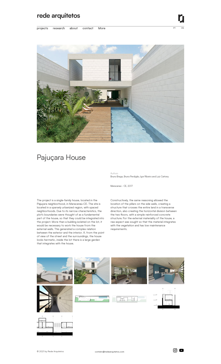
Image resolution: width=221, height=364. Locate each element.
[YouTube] (181, 350)
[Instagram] (175, 350)
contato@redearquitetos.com (109, 351)
